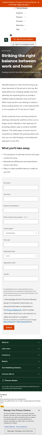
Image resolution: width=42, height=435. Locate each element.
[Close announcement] (38, 2)
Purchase (19, 21)
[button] (21, 342)
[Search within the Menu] (6, 40)
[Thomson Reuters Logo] (21, 8)
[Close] (39, 410)
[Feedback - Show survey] (1, 397)
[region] (21, 421)
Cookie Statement (9, 426)
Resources (20, 25)
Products (19, 17)
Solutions (19, 13)
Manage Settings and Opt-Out (20, 431)
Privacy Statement (14, 310)
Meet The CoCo (23, 5)
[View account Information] (11, 35)
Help (17, 29)
